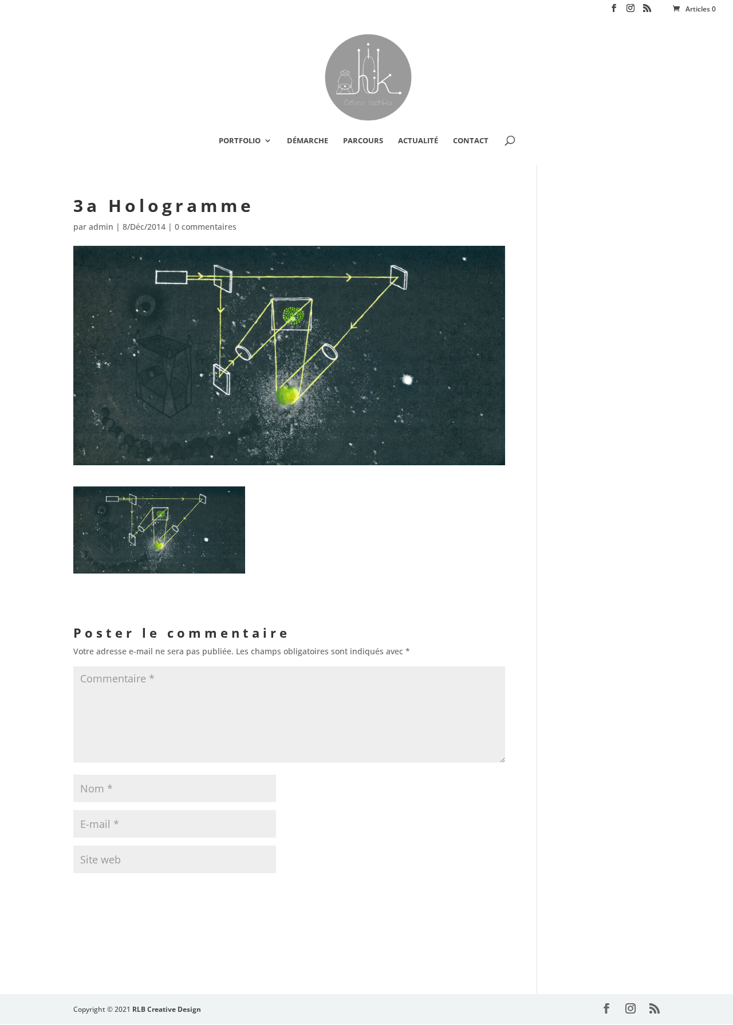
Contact (470, 141)
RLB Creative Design (166, 1009)
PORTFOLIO (240, 141)
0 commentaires (206, 226)
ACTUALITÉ (418, 141)
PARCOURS (363, 141)
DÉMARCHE (307, 141)
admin (101, 226)
